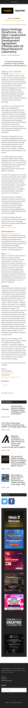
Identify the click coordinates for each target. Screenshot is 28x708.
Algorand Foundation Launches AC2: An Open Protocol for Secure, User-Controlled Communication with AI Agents (13, 441)
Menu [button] (15, 2)
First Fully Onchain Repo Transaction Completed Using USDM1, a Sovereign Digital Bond (13, 425)
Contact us (4, 678)
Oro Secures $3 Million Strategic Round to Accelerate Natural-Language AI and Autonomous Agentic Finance (18, 461)
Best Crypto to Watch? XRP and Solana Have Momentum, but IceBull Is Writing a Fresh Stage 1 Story (18, 479)
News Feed (10, 393)
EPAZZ (6, 385)
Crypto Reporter (14, 10)
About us (3, 677)
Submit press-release (6, 680)
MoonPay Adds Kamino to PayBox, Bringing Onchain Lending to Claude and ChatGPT (18, 410)
